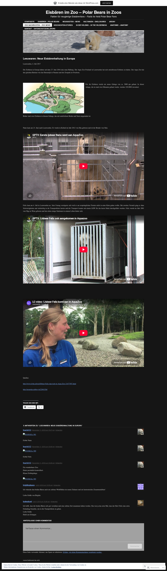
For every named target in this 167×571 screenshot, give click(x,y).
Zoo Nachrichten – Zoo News (37, 25)
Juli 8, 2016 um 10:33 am (44, 485)
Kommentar (134, 546)
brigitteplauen (29, 485)
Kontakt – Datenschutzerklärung (40, 28)
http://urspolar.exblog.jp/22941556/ (35, 389)
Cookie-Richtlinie (56, 567)
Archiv (112, 21)
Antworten (59, 430)
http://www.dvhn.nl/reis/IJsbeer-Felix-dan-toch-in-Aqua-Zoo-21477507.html (49, 383)
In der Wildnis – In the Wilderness (91, 25)
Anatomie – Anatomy (119, 25)
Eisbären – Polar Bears (48, 21)
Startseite (29, 21)
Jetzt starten (106, 3)
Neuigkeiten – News (71, 21)
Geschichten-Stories (63, 25)
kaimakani (27, 501)
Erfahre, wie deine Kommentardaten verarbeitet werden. (82, 552)
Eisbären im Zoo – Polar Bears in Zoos (83, 12)
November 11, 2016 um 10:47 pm (43, 430)
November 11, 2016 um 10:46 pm (43, 446)
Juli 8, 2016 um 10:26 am (41, 501)
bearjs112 (27, 430)
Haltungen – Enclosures (94, 21)
